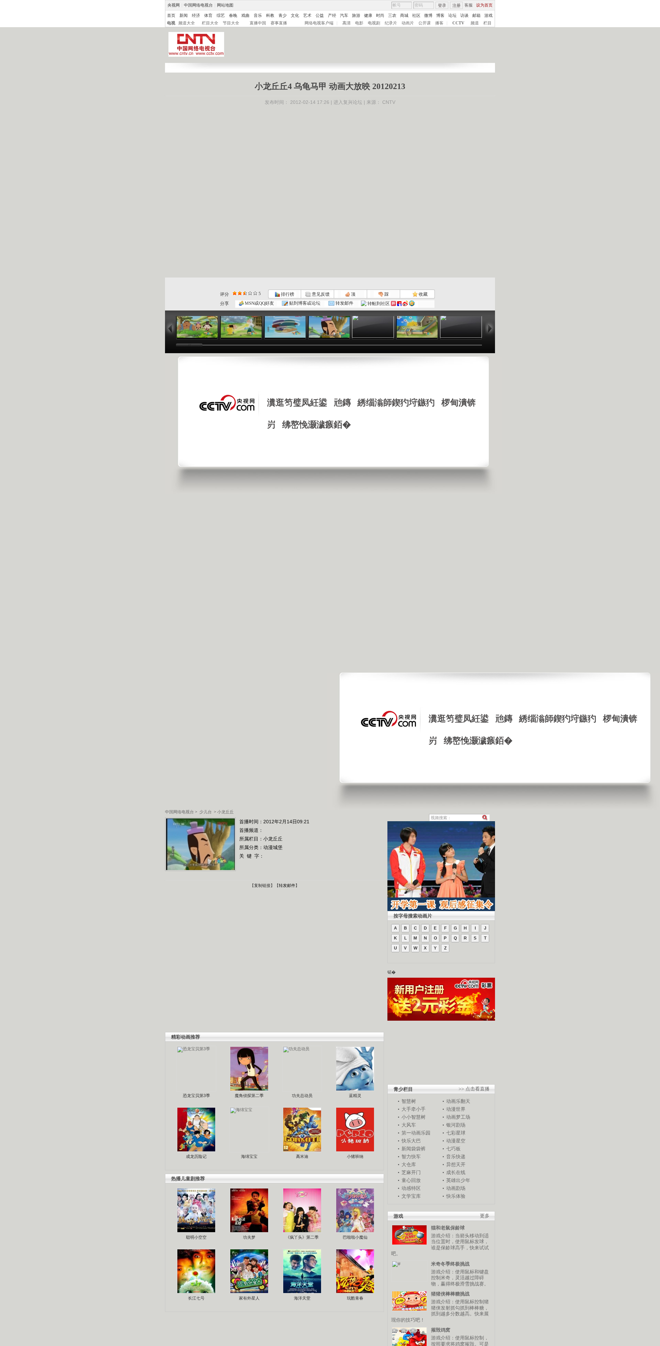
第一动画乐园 (416, 1133)
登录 (442, 5)
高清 (346, 23)
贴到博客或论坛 (304, 303)
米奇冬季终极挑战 (450, 1264)
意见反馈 (320, 294)
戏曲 (245, 15)
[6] (245, 293)
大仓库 (409, 1164)
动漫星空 (455, 1140)
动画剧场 (455, 1188)
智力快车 (411, 1156)
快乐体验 (455, 1196)
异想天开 (455, 1164)
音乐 (258, 15)
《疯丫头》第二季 (302, 1237)
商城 (404, 15)
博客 (440, 15)
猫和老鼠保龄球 (448, 1227)
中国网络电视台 (198, 5)
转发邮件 (343, 303)
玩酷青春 (355, 1298)
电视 (171, 23)
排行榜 (287, 294)
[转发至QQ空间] (412, 303)
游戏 (488, 15)
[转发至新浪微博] (405, 303)
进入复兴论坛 (347, 102)
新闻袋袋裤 (414, 1148)
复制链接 (262, 885)
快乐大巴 (411, 1140)
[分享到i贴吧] (399, 303)
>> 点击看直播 (474, 1089)
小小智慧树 (414, 1117)
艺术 (307, 15)
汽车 (344, 15)
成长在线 (455, 1172)
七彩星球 (455, 1133)
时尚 (380, 15)
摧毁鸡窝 (440, 1330)
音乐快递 (455, 1156)
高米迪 (302, 1156)
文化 (295, 15)
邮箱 (476, 15)
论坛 (452, 15)
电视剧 (374, 23)
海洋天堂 (302, 1298)
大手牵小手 (414, 1109)
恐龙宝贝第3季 (196, 1095)
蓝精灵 (355, 1095)
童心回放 (411, 1180)
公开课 (424, 23)
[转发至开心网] (393, 303)
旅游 (356, 15)
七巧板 (453, 1148)
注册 (456, 5)
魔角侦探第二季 (249, 1095)
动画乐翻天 (458, 1101)
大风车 (409, 1125)
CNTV (388, 102)
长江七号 (196, 1298)
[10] (255, 293)
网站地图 (225, 5)
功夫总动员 (302, 1095)
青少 (282, 15)
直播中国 (258, 23)
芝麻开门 (411, 1172)
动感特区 (411, 1188)
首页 (171, 15)
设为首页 (484, 5)
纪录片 (391, 23)
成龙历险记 (196, 1156)
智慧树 (409, 1101)
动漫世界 (455, 1109)
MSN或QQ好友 (259, 303)
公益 (320, 15)
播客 (439, 23)
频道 (475, 23)
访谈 (464, 15)
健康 (368, 15)
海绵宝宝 (249, 1156)
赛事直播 (279, 23)
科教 (270, 15)
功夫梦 (249, 1237)
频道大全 (186, 23)
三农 (392, 15)
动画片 (408, 23)
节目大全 (231, 23)
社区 (416, 15)
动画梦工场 (458, 1117)
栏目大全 (210, 23)
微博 (428, 15)
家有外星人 (249, 1298)
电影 (359, 23)
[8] (250, 293)
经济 (196, 15)
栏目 (487, 23)
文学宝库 (411, 1196)
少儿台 (205, 812)
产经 (332, 15)
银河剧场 (455, 1125)
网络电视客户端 (319, 23)
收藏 (423, 294)
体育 (208, 15)
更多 (485, 1215)
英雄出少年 (458, 1180)
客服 (468, 5)
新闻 (183, 15)
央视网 (173, 5)
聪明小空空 (196, 1237)
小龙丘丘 (225, 812)
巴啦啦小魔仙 (355, 1237)
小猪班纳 (355, 1156)
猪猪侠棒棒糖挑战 (450, 1293)
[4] (239, 293)
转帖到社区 (378, 303)
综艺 (221, 15)
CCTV (458, 23)
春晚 (233, 15)
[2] (234, 293)
